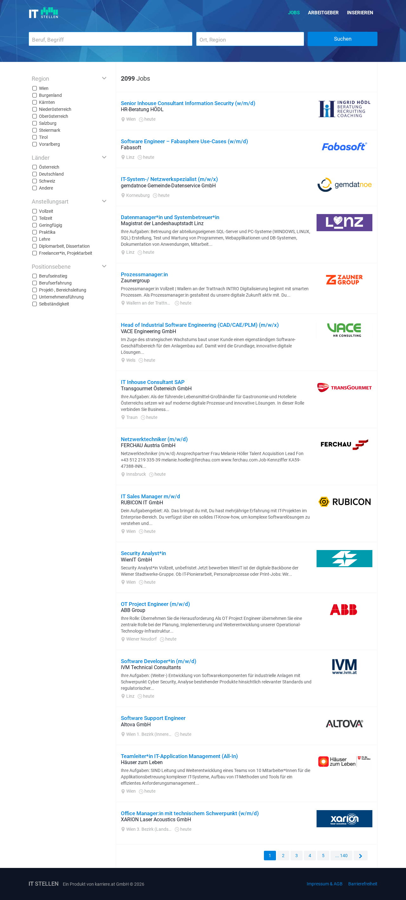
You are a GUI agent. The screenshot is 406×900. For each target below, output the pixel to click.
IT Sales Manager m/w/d (150, 496)
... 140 (341, 855)
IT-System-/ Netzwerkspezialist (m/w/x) (169, 179)
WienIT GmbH (136, 560)
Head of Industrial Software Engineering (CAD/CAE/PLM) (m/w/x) (200, 325)
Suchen (342, 39)
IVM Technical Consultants (151, 667)
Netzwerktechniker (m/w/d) (154, 439)
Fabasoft (131, 147)
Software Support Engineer (153, 718)
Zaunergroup (135, 281)
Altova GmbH (136, 725)
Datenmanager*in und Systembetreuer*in (170, 217)
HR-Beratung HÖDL (142, 109)
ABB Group (133, 610)
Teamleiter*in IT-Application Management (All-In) (179, 756)
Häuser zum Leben (142, 762)
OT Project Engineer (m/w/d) (155, 604)
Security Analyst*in (143, 553)
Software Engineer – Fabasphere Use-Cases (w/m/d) (184, 141)
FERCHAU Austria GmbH (148, 445)
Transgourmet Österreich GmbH (156, 389)
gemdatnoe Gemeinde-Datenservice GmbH (168, 186)
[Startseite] (44, 12)
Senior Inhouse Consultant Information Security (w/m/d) (188, 103)
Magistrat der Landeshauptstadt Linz (162, 223)
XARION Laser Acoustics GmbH (156, 819)
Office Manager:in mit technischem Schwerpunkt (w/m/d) (190, 813)
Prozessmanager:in (144, 274)
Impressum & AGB (325, 883)
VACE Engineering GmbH (148, 331)
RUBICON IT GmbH (142, 503)
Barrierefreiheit (362, 883)
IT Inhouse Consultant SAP (153, 382)
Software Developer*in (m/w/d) (158, 661)
